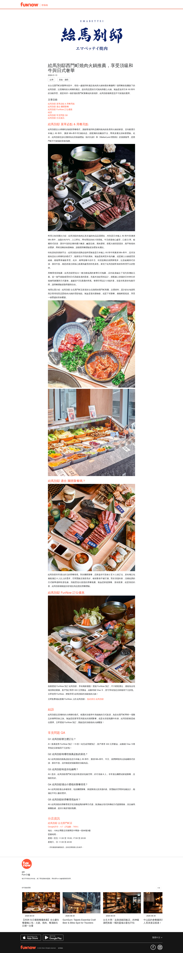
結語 (50, 112)
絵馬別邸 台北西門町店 (60, 823)
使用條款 (60, 948)
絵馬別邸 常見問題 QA (58, 115)
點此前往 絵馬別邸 (95, 699)
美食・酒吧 (63, 79)
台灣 (51, 79)
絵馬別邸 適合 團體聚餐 (58, 106)
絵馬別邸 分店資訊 (56, 117)
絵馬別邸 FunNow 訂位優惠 (60, 109)
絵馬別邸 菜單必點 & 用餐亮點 (61, 103)
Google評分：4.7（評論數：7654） (64, 826)
